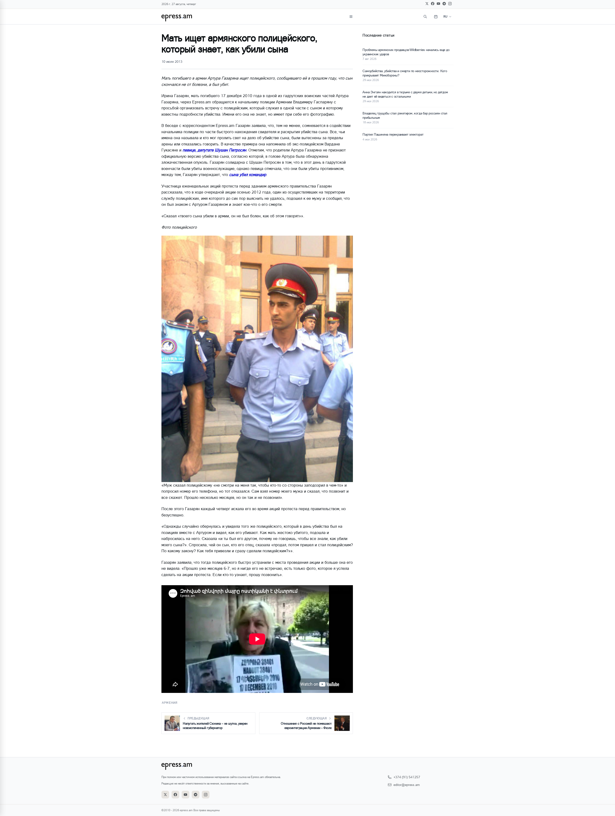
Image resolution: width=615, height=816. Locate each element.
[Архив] (436, 16)
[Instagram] (450, 3)
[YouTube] (438, 3)
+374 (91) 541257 (407, 777)
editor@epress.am (407, 785)
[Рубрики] (351, 16)
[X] (427, 3)
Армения (170, 702)
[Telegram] (444, 3)
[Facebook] (432, 3)
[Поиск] (425, 16)
